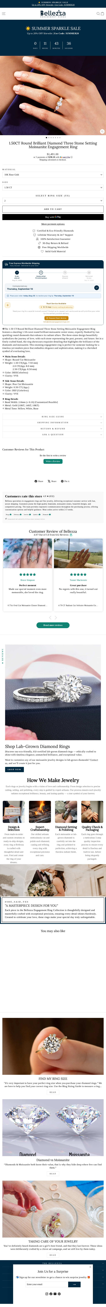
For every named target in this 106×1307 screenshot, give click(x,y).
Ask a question (53, 435)
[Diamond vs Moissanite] (53, 1127)
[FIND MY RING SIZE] (53, 1046)
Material (9, 169)
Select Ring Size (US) (53, 196)
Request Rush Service (57, 318)
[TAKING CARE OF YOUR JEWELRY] (53, 1209)
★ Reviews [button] (3, 656)
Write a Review (53, 461)
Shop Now (14, 769)
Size (5, 182)
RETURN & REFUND (53, 429)
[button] (53, 157)
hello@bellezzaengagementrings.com (56, 322)
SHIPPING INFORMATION (53, 423)
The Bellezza (52, 1263)
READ (53, 1092)
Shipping (43, 160)
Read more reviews (52, 625)
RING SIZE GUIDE (53, 417)
